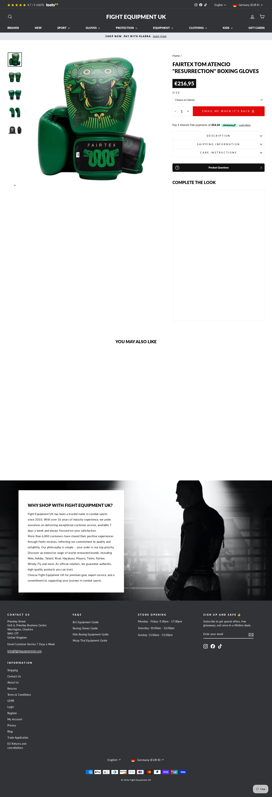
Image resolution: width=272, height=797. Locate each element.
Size (176, 92)
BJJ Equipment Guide (86, 622)
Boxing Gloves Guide (85, 628)
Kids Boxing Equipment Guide (91, 634)
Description (218, 135)
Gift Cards (257, 27)
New (38, 27)
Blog (10, 731)
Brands (13, 27)
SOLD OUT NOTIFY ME (185, 307)
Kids (226, 27)
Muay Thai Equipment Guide (90, 640)
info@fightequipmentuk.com (24, 651)
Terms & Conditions (19, 694)
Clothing (196, 27)
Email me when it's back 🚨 (228, 111)
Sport (62, 27)
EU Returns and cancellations (16, 745)
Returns (12, 688)
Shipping (12, 670)
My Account (14, 719)
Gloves (91, 27)
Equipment (161, 27)
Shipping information (218, 144)
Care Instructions (218, 152)
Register (12, 713)
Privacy (11, 725)
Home (176, 55)
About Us (13, 682)
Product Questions (219, 167)
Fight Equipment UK (136, 16)
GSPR (10, 700)
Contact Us (14, 676)
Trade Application (17, 737)
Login (10, 706)
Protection (125, 27)
